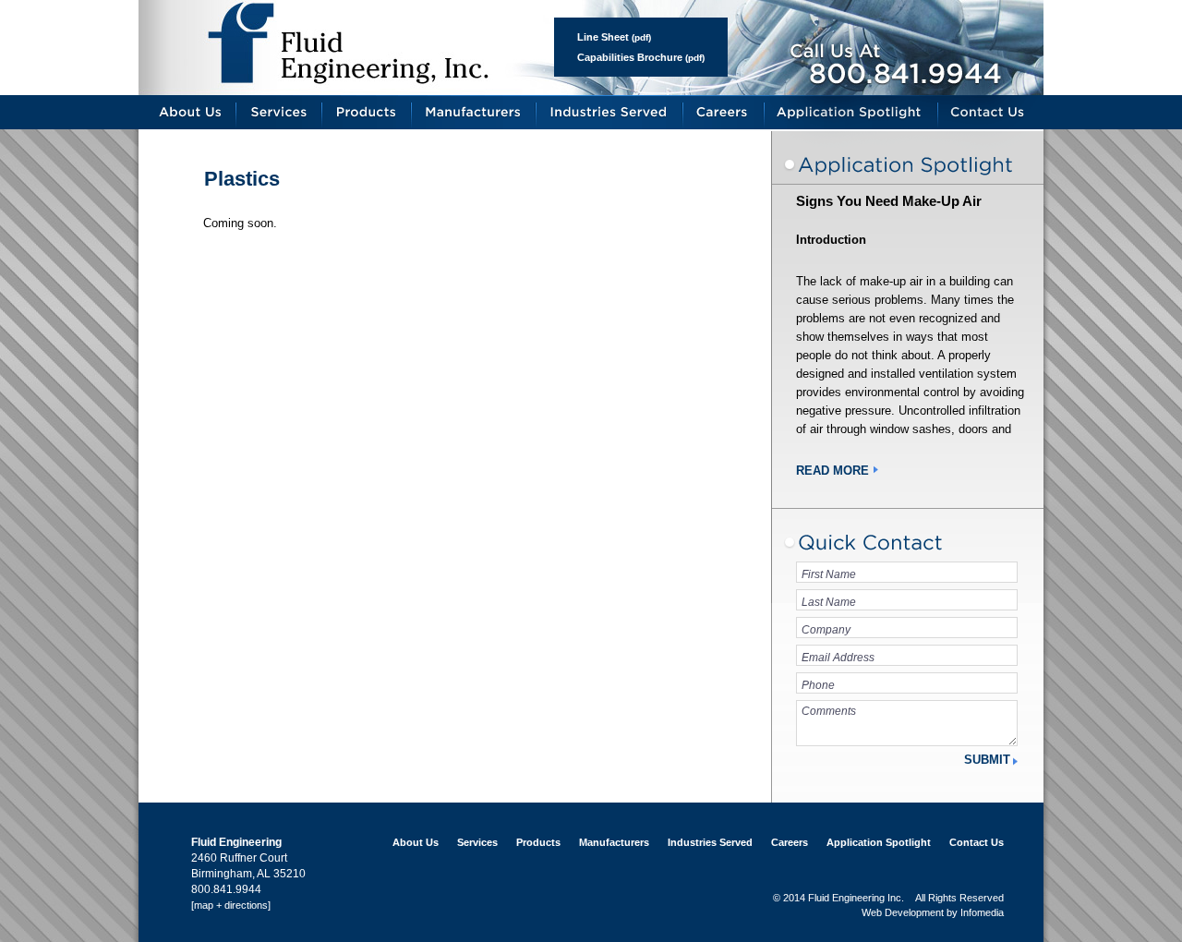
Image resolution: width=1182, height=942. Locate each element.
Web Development (903, 912)
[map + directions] (231, 905)
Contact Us (990, 112)
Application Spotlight (851, 112)
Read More (832, 470)
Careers (724, 112)
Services (279, 112)
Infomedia (982, 912)
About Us (187, 112)
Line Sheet (603, 36)
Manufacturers (474, 112)
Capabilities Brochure (629, 57)
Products (367, 112)
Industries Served (610, 112)
